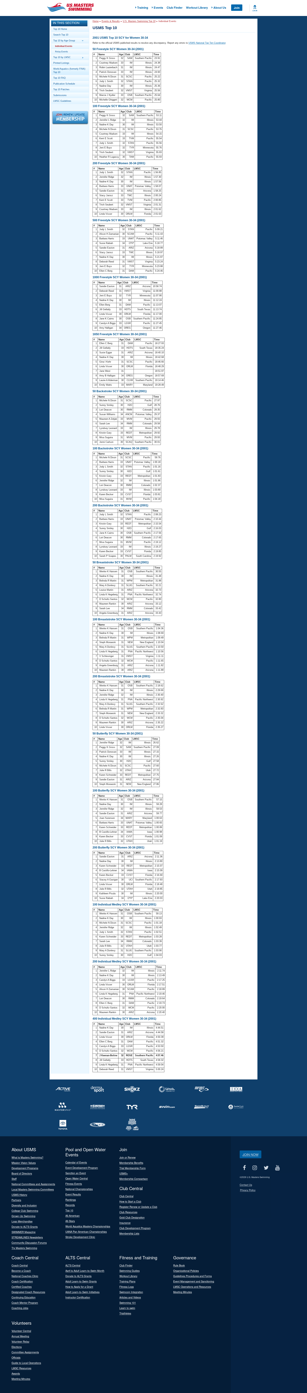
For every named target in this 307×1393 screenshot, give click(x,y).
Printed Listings (61, 63)
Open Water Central (76, 1178)
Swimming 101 (127, 1302)
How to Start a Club (130, 1201)
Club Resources (128, 1212)
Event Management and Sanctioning (193, 1281)
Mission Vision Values (24, 1163)
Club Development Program (135, 1228)
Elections (17, 1347)
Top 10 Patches (61, 89)
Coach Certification (22, 1281)
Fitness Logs (126, 1286)
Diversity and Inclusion (24, 1205)
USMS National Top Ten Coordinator (206, 43)
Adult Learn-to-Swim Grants (81, 1281)
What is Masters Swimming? (27, 1157)
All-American (72, 1215)
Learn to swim (127, 1308)
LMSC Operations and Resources (192, 1286)
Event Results (73, 1194)
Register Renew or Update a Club (138, 1207)
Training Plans (127, 1281)
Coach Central (20, 1265)
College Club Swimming (25, 1210)
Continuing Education (24, 1297)
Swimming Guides (129, 1270)
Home (96, 21)
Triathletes (125, 1313)
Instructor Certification (77, 1297)
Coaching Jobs (20, 1308)
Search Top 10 (60, 34)
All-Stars (70, 1221)
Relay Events (61, 51)
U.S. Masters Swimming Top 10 (139, 21)
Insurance (125, 1223)
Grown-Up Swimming (23, 1216)
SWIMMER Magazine (24, 1232)
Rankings (70, 1199)
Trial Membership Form (132, 1168)
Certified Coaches (22, 1286)
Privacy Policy (247, 1190)
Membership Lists (129, 1233)
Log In (254, 11)
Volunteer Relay (20, 1341)
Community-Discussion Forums (29, 1242)
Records (70, 1205)
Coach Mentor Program (25, 1302)
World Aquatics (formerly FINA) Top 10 (69, 70)
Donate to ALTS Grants (25, 1226)
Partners (16, 1200)
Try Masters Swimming (24, 1248)
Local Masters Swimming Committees (33, 1189)
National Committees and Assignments (33, 1184)
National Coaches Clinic (25, 1276)
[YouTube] (277, 1168)
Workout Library (197, 8)
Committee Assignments (25, 1352)
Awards (16, 1373)
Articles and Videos (130, 1297)
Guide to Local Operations (26, 1363)
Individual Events (63, 46)
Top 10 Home (60, 29)
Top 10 (69, 1210)
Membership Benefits (131, 1163)
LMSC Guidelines (62, 101)
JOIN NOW (250, 1154)
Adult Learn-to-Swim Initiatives (82, 1292)
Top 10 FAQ (59, 78)
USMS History (19, 1194)
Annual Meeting (20, 1336)
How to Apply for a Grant (79, 1286)
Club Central (126, 1196)
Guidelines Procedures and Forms (192, 1276)
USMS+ (123, 1173)
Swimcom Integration (131, 1292)
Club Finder (174, 8)
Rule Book (179, 1265)
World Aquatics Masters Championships (87, 1226)
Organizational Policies (186, 1270)
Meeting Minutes (182, 1292)
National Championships (79, 1189)
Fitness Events (73, 1183)
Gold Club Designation (132, 1217)
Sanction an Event (75, 1173)
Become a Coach (21, 1270)
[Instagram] (255, 1168)
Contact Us (246, 1185)
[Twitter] (266, 1168)
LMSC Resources (21, 1368)
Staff (14, 1178)
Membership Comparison (133, 1178)
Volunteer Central (21, 1331)
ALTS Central (72, 1265)
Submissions (60, 95)
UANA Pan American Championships (86, 1231)
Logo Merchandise (22, 1221)
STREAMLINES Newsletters (27, 1237)
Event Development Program (81, 1167)
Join (237, 8)
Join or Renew (127, 1157)
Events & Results (111, 21)
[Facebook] (244, 1168)
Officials (16, 1357)
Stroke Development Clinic (80, 1237)
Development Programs (25, 1168)
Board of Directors (22, 1173)
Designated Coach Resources (28, 1292)
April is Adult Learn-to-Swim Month (84, 1270)
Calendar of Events (76, 1162)
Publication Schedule (64, 83)
